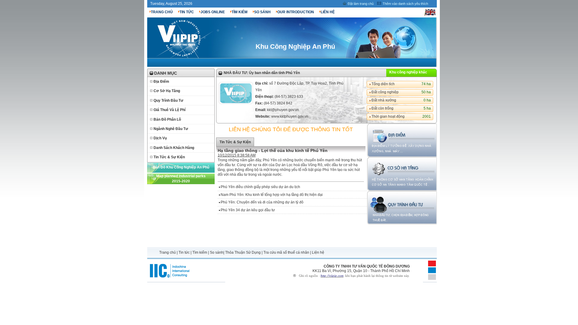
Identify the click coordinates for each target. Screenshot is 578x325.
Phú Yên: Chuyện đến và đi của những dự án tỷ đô (262, 202)
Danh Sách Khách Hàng (174, 148)
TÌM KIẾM (239, 12)
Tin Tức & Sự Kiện (169, 157)
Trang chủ (168, 252)
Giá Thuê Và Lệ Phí (169, 110)
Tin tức (184, 252)
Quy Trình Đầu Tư (168, 100)
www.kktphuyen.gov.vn (289, 116)
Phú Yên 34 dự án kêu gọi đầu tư (248, 210)
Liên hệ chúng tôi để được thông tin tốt (291, 129)
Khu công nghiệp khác (408, 72)
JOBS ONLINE (212, 12)
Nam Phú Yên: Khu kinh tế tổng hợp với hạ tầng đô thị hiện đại (272, 195)
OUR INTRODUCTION (295, 12)
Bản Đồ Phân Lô (167, 119)
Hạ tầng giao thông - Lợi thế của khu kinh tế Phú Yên (273, 150)
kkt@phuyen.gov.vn (283, 110)
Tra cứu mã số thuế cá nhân (286, 252)
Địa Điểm (161, 81)
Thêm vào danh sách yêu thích (405, 3)
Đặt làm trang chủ (361, 3)
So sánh (216, 252)
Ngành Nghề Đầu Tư (171, 129)
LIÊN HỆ (328, 12)
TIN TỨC (186, 12)
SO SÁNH (262, 12)
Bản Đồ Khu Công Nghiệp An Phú (181, 167)
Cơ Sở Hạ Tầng (167, 91)
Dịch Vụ (160, 138)
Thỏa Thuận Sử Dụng (243, 252)
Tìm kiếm (199, 252)
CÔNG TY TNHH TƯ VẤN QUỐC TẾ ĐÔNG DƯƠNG (367, 266)
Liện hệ (318, 252)
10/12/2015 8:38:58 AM (237, 155)
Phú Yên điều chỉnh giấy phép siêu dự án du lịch (260, 187)
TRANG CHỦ (162, 12)
